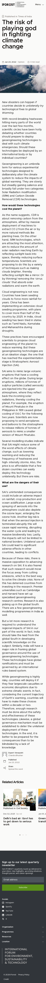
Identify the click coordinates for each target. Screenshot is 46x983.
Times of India (25, 17)
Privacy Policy (23, 975)
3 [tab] (26, 834)
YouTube (9, 911)
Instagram (9, 903)
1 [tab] (19, 834)
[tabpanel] (19, 807)
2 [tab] (23, 834)
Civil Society (22, 808)
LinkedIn (8, 915)
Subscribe (23, 887)
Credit (6, 979)
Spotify (8, 907)
